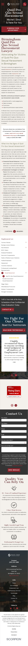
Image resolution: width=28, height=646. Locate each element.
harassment (8, 69)
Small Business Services (14, 590)
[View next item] (16, 375)
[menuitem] (13, 242)
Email (2, 434)
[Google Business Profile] (11, 608)
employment (15, 73)
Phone (3, 429)
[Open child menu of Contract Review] (26, 243)
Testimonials (14, 593)
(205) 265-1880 (14, 562)
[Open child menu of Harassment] (26, 263)
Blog (14, 596)
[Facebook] (14, 608)
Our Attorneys (14, 585)
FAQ (14, 601)
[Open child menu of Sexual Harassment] (26, 273)
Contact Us (14, 598)
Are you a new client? (7, 440)
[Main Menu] (2, 4)
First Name (4, 417)
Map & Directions (14, 575)
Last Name (4, 423)
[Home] (13, 4)
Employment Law (14, 588)
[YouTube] (17, 608)
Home (14, 583)
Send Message (13, 470)
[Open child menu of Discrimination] (26, 248)
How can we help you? (7, 445)
